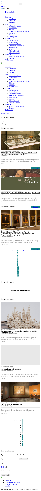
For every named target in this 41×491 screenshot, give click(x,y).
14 (18, 274)
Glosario (11, 58)
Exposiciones (13, 28)
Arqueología (13, 47)
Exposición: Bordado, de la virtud (19, 31)
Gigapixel (12, 22)
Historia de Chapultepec (16, 45)
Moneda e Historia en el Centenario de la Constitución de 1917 (19, 153)
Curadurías (12, 19)
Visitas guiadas (13, 37)
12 (18, 270)
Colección (8, 17)
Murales (11, 49)
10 (18, 267)
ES (4, 8)
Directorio (8, 480)
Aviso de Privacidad (11, 484)
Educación (8, 54)
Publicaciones (9, 60)
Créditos (7, 486)
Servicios (12, 35)
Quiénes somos (13, 40)
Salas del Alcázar (14, 53)
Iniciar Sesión (10, 12)
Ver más (35, 168)
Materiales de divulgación (17, 56)
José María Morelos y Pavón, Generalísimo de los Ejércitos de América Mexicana (17, 233)
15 (18, 276)
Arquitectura (13, 42)
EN (8, 8)
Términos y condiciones (12, 482)
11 (18, 269)
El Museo (8, 38)
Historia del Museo (15, 44)
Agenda (11, 29)
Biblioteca (12, 33)
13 (18, 272)
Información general (15, 26)
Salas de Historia (14, 51)
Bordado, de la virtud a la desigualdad (20, 192)
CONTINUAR (24, 459)
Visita (6, 24)
